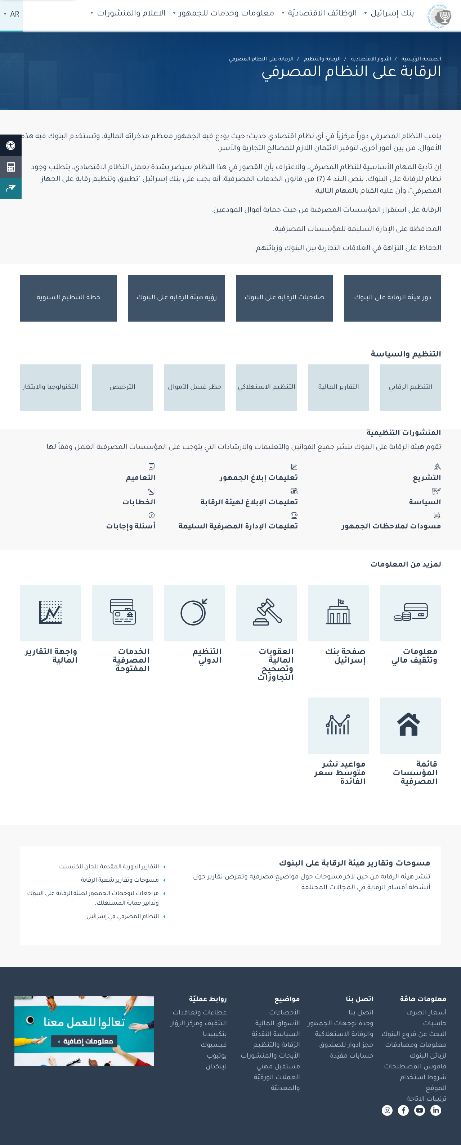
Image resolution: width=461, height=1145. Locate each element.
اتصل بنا (361, 1013)
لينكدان (216, 1067)
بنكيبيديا (215, 1035)
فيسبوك (214, 1045)
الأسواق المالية (277, 1024)
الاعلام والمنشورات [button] (130, 14)
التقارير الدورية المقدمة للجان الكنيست (109, 867)
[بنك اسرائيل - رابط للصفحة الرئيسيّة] (439, 16)
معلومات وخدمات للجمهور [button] (225, 14)
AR (13, 15)
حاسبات (435, 1024)
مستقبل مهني (278, 1067)
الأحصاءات (284, 1013)
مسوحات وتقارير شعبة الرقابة (120, 880)
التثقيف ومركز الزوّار (199, 1024)
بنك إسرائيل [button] (391, 14)
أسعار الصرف (426, 1013)
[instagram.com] (387, 1110)
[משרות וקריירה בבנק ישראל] (84, 1031)
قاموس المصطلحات (415, 1067)
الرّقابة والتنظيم (277, 1045)
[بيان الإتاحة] (11, 145)
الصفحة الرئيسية (421, 60)
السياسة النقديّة (276, 1035)
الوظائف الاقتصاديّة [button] (321, 14)
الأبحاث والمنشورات (270, 1056)
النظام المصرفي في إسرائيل (122, 917)
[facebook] (403, 1110)
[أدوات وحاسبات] (11, 167)
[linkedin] (435, 1110)
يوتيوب (217, 1056)
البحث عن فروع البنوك (414, 1035)
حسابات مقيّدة (351, 1056)
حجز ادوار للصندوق (346, 1045)
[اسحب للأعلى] (441, 1125)
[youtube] (419, 1110)
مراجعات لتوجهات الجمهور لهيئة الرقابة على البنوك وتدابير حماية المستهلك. (93, 899)
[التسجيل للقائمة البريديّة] (11, 188)
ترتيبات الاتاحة (427, 1099)
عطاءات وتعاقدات (200, 1013)
